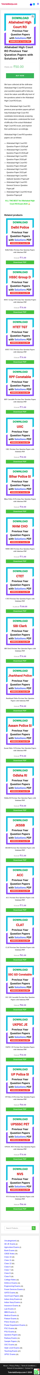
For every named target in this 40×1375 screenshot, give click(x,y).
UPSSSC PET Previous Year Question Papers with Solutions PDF (20, 1148)
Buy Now (20, 76)
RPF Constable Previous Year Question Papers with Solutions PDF (20, 401)
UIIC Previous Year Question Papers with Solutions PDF (20, 450)
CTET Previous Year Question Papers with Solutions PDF (20, 600)
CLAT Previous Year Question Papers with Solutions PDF (20, 949)
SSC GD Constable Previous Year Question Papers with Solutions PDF (20, 998)
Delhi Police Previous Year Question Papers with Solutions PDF (20, 251)
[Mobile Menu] (37, 4)
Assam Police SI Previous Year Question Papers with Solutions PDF (20, 749)
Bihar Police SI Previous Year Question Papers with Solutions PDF (20, 500)
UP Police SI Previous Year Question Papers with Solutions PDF (20, 1098)
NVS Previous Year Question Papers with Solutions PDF (20, 1198)
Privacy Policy (14, 1366)
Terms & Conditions (28, 1366)
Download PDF (19, 262)
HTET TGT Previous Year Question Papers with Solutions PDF (20, 351)
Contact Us (29, 1368)
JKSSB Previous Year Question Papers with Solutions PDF (20, 849)
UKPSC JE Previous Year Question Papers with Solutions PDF (20, 1048)
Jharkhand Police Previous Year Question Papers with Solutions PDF (20, 700)
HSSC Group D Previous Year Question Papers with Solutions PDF (20, 301)
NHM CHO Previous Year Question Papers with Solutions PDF (20, 550)
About (5, 1366)
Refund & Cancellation (15, 1368)
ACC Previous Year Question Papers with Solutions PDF (20, 899)
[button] (33, 16)
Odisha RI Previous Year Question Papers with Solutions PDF (20, 799)
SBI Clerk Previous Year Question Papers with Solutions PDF (20, 650)
